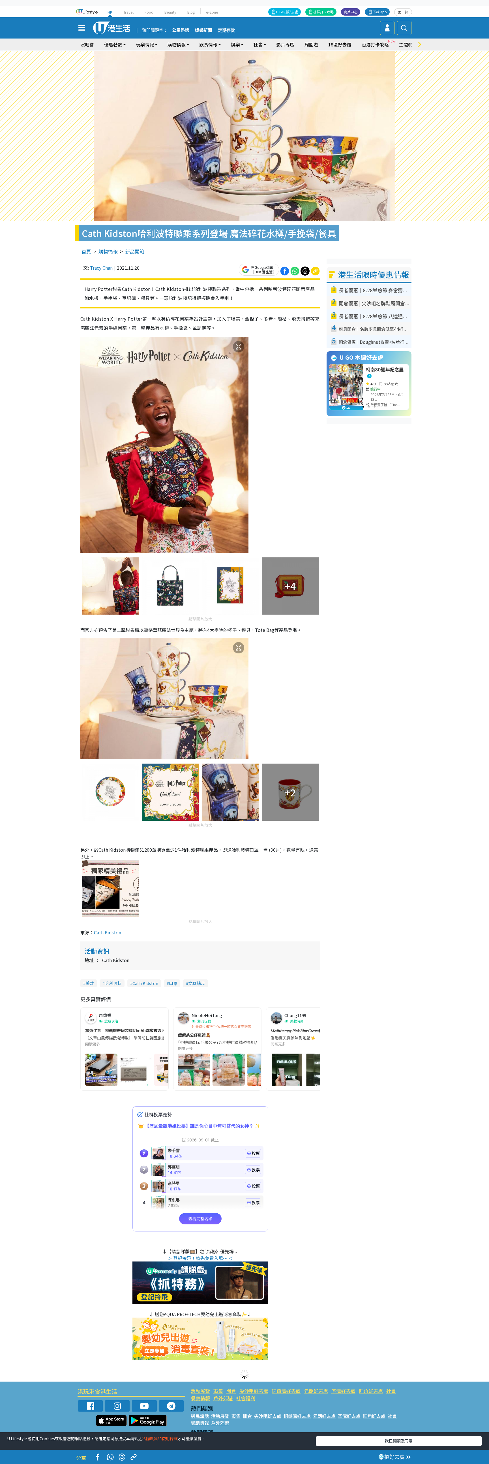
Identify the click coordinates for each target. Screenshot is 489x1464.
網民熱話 (200, 1415)
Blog (191, 12)
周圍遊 (311, 44)
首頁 (86, 251)
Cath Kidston (107, 932)
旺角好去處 (371, 1390)
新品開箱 (134, 251)
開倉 (231, 1390)
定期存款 (226, 30)
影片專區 (285, 44)
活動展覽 (200, 1390)
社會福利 (245, 1398)
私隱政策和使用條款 (160, 1438)
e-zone (212, 12)
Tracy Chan (101, 267)
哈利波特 (113, 983)
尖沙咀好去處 (253, 1390)
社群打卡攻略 (323, 11)
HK (110, 12)
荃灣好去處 (343, 1390)
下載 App (380, 11)
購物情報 (108, 251)
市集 (218, 1390)
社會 (391, 1390)
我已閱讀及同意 (399, 1441)
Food (149, 12)
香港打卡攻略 (375, 44)
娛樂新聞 (203, 30)
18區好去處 (339, 44)
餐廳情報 (200, 1398)
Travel (128, 12)
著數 (89, 983)
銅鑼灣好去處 (286, 1390)
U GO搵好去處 (287, 11)
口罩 (173, 983)
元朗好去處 (316, 1390)
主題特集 (408, 44)
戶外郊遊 (223, 1398)
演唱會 (87, 44)
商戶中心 (350, 11)
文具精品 (196, 983)
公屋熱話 (180, 30)
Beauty (170, 12)
